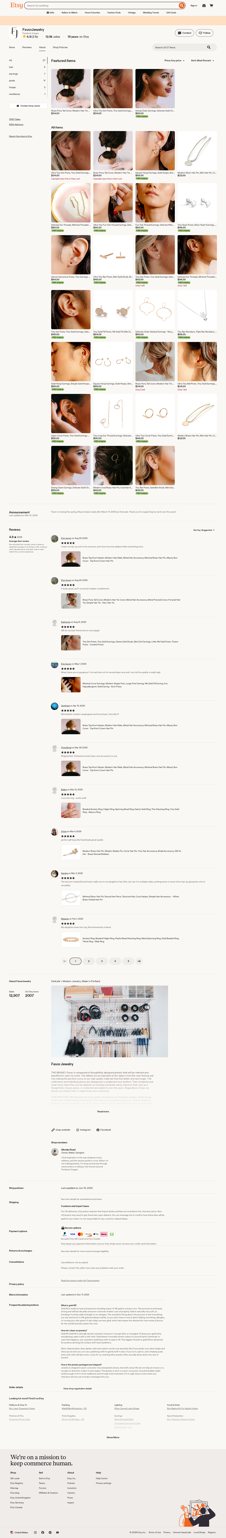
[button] (184, 33)
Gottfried (65, 705)
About (42, 47)
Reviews (27, 47)
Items (12, 47)
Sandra (64, 873)
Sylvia (64, 831)
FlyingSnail (66, 747)
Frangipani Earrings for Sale (127, 1423)
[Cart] (211, 5)
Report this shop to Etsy (20, 136)
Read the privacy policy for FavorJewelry (80, 1280)
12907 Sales (14, 119)
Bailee (64, 789)
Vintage (132, 12)
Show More (113, 1437)
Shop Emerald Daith (123, 1419)
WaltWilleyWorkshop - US (74, 1408)
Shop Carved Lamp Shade (126, 1408)
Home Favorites (92, 12)
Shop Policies (60, 47)
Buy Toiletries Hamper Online (181, 1419)
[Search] (182, 5)
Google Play (44, 1518)
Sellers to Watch (69, 12)
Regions (212, 1532)
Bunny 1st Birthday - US (73, 1419)
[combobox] (101, 5)
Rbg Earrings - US (122, 1427)
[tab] (28, 60)
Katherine (65, 622)
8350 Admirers (16, 124)
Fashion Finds (114, 12)
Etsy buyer (66, 538)
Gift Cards (171, 12)
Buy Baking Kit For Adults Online (182, 1408)
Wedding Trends (151, 12)
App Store (20, 1518)
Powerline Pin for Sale (19, 1419)
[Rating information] (24, 37)
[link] (64, 961)
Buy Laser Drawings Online (22, 1408)
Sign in (194, 5)
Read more (103, 1111)
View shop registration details (77, 1388)
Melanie (65, 919)
